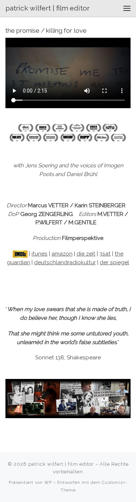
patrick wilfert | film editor (61, 464)
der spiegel (114, 262)
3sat (105, 253)
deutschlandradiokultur (65, 262)
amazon (62, 253)
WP (48, 482)
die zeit (86, 253)
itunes (40, 253)
